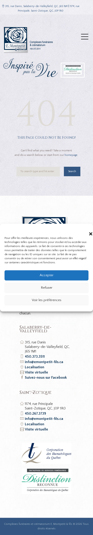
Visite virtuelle (36, 372)
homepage (71, 155)
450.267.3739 (35, 413)
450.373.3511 (35, 356)
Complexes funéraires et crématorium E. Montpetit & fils (38, 524)
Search (72, 171)
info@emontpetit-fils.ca (44, 362)
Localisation (34, 367)
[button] (86, 229)
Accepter (46, 275)
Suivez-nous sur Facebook (46, 378)
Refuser (46, 288)
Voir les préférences (46, 300)
